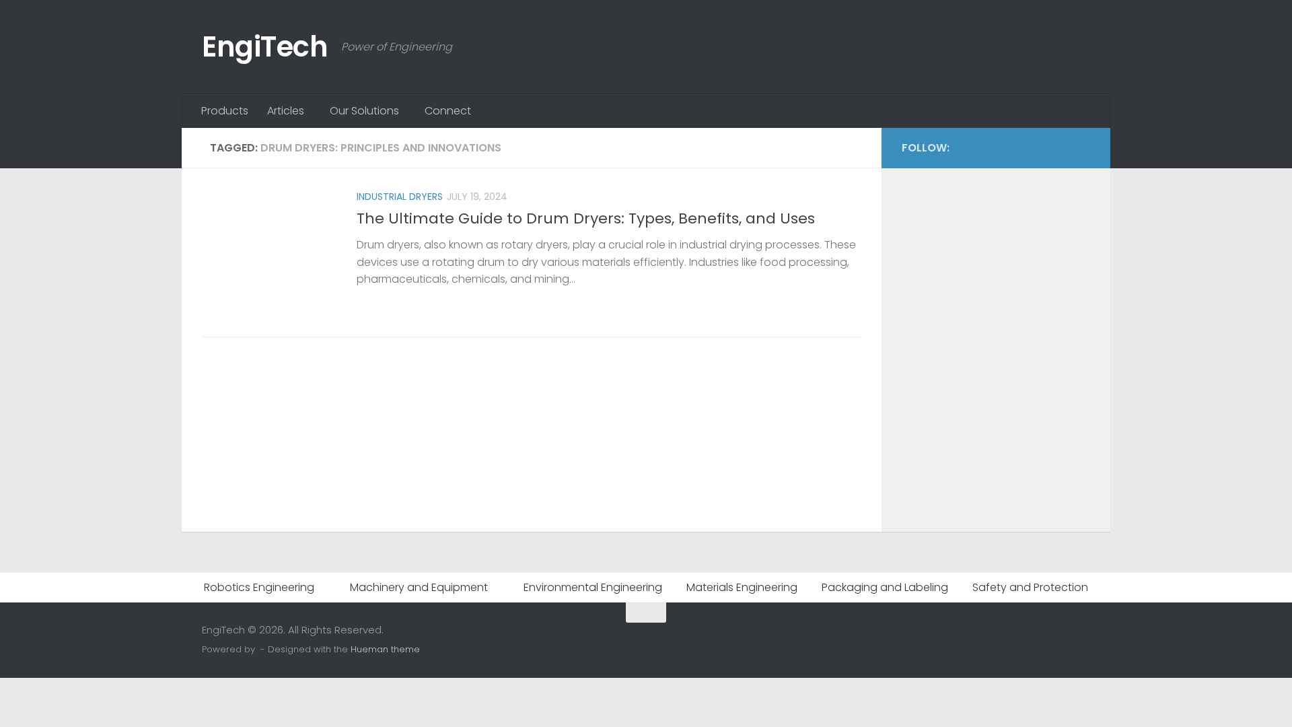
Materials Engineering (741, 587)
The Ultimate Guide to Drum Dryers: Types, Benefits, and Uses (586, 218)
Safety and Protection (1030, 587)
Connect (448, 110)
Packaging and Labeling (885, 587)
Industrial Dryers (400, 196)
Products (224, 110)
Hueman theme (385, 649)
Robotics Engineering (259, 587)
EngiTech (265, 47)
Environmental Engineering (593, 587)
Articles (285, 110)
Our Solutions (364, 110)
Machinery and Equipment (419, 587)
